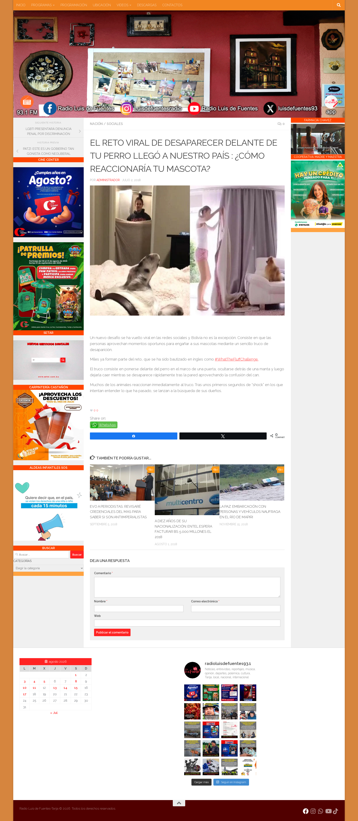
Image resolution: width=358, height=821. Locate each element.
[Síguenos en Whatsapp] (321, 811)
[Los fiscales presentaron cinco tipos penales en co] (211, 711)
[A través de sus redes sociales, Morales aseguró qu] (211, 748)
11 (34, 688)
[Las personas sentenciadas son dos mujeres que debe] (192, 748)
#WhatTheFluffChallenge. (236, 359)
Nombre (100, 601)
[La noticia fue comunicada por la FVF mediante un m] (192, 767)
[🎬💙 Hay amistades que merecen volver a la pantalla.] (229, 692)
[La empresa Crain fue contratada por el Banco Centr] (192, 730)
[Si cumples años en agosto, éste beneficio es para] (192, 692)
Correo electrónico (205, 601)
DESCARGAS (146, 5)
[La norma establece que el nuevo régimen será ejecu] (248, 748)
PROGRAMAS (41, 5)
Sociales (115, 124)
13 (55, 688)
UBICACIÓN (102, 5)
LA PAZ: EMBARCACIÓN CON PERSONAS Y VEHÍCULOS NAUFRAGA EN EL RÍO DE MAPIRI (250, 511)
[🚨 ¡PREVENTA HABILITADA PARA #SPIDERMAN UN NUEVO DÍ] (248, 692)
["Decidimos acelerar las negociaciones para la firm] (248, 730)
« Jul (54, 713)
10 (24, 688)
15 (75, 688)
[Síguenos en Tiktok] (336, 811)
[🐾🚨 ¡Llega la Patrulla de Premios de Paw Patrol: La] (211, 692)
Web (97, 616)
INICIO (20, 5)
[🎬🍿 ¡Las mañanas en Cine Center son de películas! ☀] (211, 730)
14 (65, 688)
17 (24, 694)
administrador (108, 180)
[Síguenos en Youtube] (328, 811)
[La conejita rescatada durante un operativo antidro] (211, 767)
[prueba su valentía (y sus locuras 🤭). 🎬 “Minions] (248, 767)
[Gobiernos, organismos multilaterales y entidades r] (229, 767)
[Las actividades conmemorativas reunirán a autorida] (229, 730)
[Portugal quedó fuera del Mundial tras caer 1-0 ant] (192, 711)
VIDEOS (122, 5)
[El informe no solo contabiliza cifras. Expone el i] (229, 711)
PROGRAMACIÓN (73, 5)
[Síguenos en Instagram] (313, 811)
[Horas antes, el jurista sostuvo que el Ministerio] (248, 711)
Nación (96, 124)
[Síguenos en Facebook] (306, 811)
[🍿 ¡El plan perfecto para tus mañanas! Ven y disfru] (229, 748)
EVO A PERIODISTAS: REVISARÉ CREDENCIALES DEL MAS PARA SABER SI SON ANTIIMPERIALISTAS (118, 511)
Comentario (103, 573)
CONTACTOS (172, 5)
